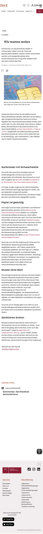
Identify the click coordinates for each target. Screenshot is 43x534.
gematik (19, 180)
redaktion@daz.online (10, 349)
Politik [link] (4, 31)
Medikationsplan (33, 220)
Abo (39, 11)
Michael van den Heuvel (11, 347)
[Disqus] (21, 429)
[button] (3, 5)
